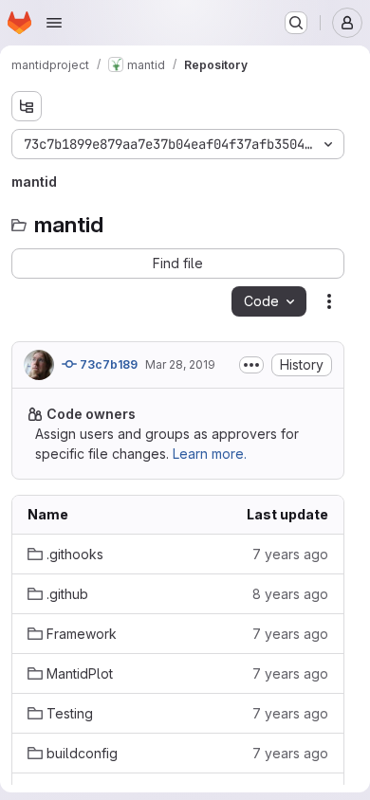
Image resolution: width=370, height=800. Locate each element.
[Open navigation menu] (54, 23)
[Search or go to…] (296, 22)
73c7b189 (107, 364)
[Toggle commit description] (251, 364)
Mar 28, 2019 (180, 364)
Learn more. (210, 453)
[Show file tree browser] (26, 106)
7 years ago (290, 554)
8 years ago (290, 594)
